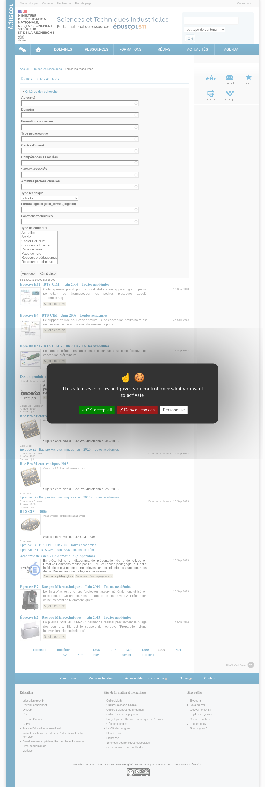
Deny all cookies (139, 410)
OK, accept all (98, 410)
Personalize (174, 410)
